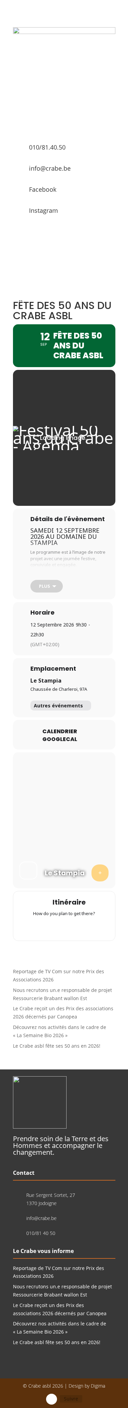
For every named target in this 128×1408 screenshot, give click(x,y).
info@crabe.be (50, 168)
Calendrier (59, 731)
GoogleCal (59, 739)
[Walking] (77, 927)
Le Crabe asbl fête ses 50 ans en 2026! (56, 1046)
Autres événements (58, 705)
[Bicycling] (91, 927)
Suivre (71, 1398)
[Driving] (51, 927)
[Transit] (64, 927)
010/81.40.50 (47, 147)
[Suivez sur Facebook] (51, 1399)
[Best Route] (37, 927)
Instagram (43, 210)
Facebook (42, 189)
